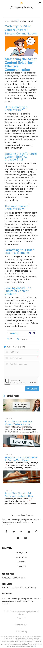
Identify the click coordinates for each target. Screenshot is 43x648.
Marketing (14, 333)
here (34, 646)
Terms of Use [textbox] (21, 557)
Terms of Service (21, 625)
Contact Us (21, 618)
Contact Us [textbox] (21, 566)
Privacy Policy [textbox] (21, 553)
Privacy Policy (21, 631)
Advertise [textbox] (22, 562)
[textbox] (21, 7)
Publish (33, 388)
